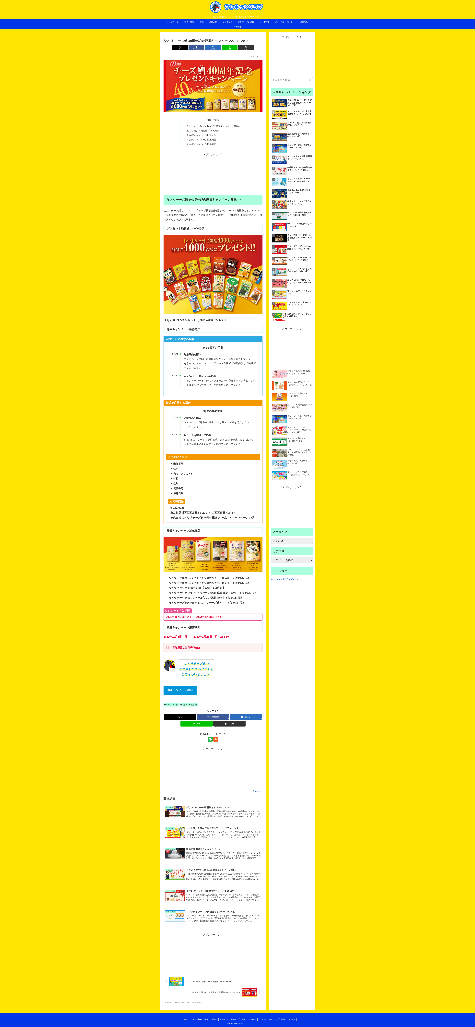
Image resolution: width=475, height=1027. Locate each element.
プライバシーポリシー (267, 1019)
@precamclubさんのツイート (287, 579)
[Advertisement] (213, 174)
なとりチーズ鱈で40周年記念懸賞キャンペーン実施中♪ (214, 126)
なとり (184, 705)
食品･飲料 (194, 705)
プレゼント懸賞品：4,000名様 (204, 131)
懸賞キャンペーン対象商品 (202, 139)
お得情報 (291, 1019)
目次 (209, 120)
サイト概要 (197, 1019)
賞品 (206, 1019)
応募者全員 (224, 1019)
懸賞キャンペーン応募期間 (202, 144)
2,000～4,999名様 (172, 705)
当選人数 (213, 1019)
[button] (246, 47)
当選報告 (282, 1019)
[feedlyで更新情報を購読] (210, 739)
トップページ (185, 1019)
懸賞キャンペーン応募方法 (202, 135)
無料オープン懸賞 (238, 1019)
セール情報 (252, 1019)
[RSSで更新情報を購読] (215, 739)
